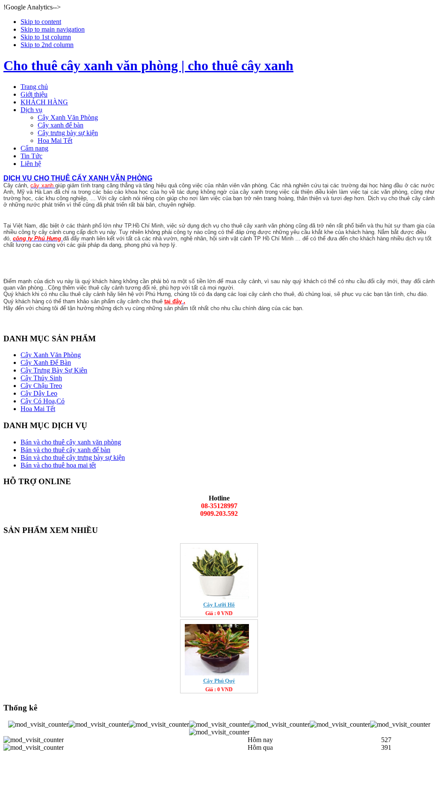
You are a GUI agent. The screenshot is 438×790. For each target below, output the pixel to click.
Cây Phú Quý (219, 681)
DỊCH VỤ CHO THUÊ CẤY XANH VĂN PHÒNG (77, 178)
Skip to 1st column (46, 37)
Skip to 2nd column (47, 44)
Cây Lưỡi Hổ (219, 604)
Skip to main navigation (53, 29)
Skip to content (41, 21)
